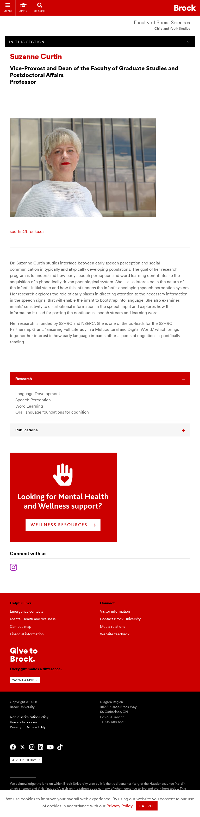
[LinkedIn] (40, 747)
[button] (100, 378)
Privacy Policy (120, 805)
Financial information (27, 634)
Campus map (20, 626)
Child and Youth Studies (172, 28)
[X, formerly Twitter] (23, 747)
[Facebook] (13, 747)
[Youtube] (50, 747)
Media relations (112, 626)
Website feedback (114, 634)
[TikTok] (60, 747)
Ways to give (23, 680)
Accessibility (36, 727)
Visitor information (115, 611)
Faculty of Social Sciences (162, 23)
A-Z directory (24, 760)
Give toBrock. (24, 654)
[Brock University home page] (185, 8)
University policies (23, 722)
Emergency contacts (26, 611)
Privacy (15, 727)
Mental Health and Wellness (32, 619)
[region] (100, 403)
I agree (147, 806)
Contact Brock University (120, 619)
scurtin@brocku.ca (27, 231)
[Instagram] (13, 567)
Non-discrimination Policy (29, 717)
